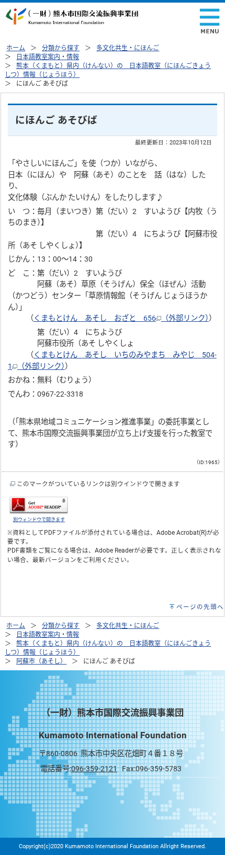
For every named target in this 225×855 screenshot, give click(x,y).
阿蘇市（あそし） (41, 661)
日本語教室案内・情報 (47, 57)
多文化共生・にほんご (127, 48)
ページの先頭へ (200, 607)
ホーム (15, 48)
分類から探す (61, 48)
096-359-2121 (94, 768)
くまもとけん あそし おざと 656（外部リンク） (121, 318)
